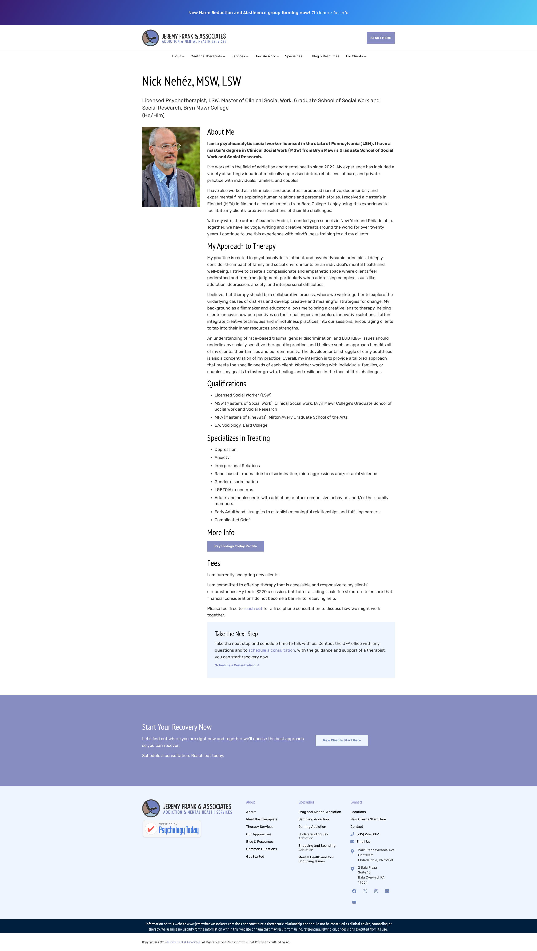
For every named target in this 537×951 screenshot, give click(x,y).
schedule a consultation (271, 650)
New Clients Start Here (342, 740)
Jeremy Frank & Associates (183, 942)
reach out (253, 608)
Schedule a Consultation (235, 665)
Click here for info (330, 12)
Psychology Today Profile (235, 546)
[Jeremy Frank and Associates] (172, 829)
